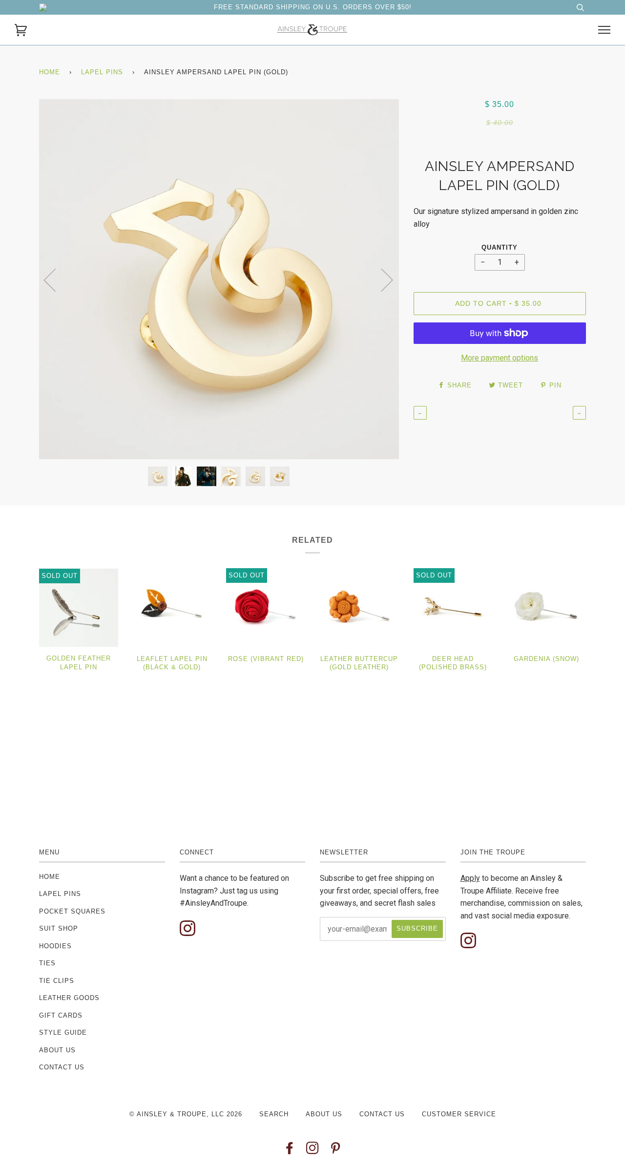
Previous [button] (55, 279)
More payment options (499, 357)
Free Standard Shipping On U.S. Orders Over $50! (313, 7)
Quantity (499, 247)
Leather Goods (69, 997)
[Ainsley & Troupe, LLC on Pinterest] (335, 1150)
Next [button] (381, 279)
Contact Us (61, 1067)
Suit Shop (58, 928)
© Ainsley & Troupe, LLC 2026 (185, 1114)
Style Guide (63, 1032)
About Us (57, 1050)
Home (49, 72)
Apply (470, 878)
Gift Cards (61, 1015)
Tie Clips (56, 980)
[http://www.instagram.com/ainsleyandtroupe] (187, 929)
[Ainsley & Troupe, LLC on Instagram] (312, 1150)
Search (274, 1114)
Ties (47, 963)
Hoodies (55, 946)
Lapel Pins (102, 72)
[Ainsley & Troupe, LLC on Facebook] (289, 1150)
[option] (219, 279)
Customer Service (459, 1114)
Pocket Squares (72, 911)
